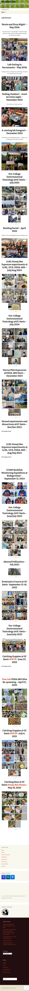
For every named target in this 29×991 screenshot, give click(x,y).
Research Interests (5, 854)
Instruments (4, 859)
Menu (2, 12)
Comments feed (6, 969)
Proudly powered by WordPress (8, 988)
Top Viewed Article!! (7, 940)
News (2, 850)
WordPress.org (6, 972)
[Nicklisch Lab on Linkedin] (8, 877)
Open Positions (4, 864)
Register (5, 962)
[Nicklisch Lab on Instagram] (3, 877)
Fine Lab (6, 679)
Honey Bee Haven (17, 785)
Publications (4, 857)
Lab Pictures (4, 861)
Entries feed (5, 967)
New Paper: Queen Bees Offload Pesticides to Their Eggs (9, 926)
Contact (3, 866)
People (3, 852)
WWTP (12, 659)
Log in (4, 965)
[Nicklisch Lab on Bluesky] (12, 877)
